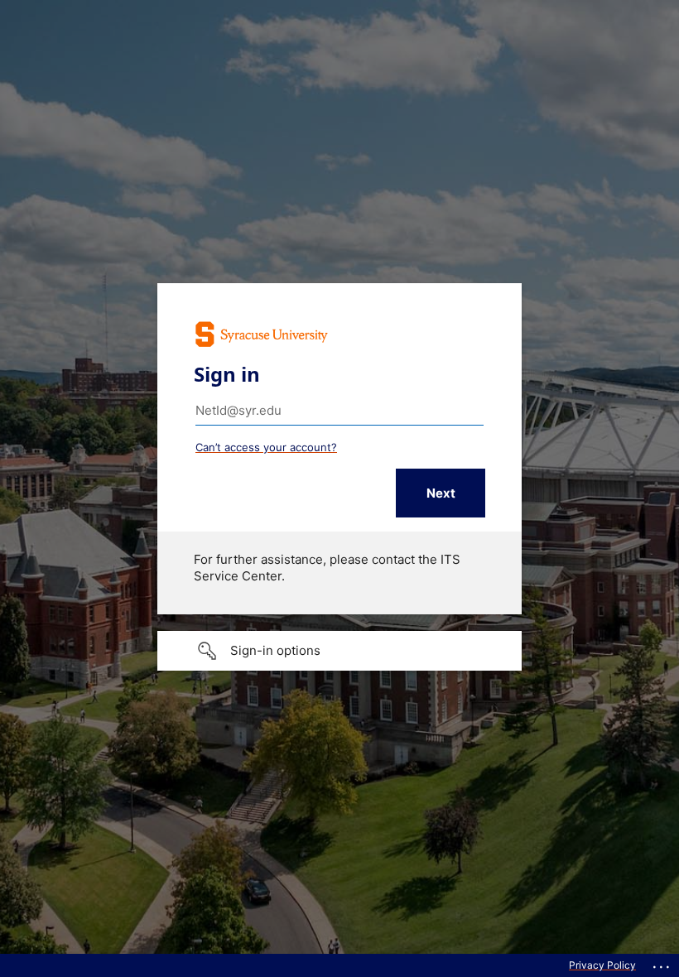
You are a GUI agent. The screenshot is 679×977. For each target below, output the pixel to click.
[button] (339, 651)
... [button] (662, 963)
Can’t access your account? (266, 447)
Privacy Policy (602, 965)
